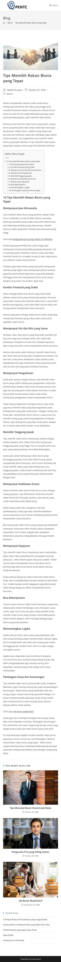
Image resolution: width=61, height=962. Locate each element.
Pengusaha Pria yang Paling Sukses (30, 852)
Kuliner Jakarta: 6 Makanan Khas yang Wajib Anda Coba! (26, 924)
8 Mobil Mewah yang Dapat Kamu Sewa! (20, 930)
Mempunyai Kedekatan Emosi (23, 179)
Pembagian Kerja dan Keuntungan (26, 190)
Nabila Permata (14, 90)
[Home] (4, 22)
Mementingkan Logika (20, 187)
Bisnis (10, 93)
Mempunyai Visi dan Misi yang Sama (26, 170)
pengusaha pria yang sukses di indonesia (32, 239)
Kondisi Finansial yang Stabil (22, 167)
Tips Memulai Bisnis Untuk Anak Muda (30, 808)
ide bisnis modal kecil (23, 711)
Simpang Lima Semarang (13, 940)
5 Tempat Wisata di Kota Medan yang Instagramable (25, 919)
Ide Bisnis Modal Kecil (30, 900)
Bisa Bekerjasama (18, 184)
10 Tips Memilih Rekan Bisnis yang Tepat (23, 161)
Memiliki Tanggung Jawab (21, 176)
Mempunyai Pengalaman (21, 173)
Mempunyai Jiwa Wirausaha (22, 164)
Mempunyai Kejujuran (20, 181)
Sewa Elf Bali (8, 935)
